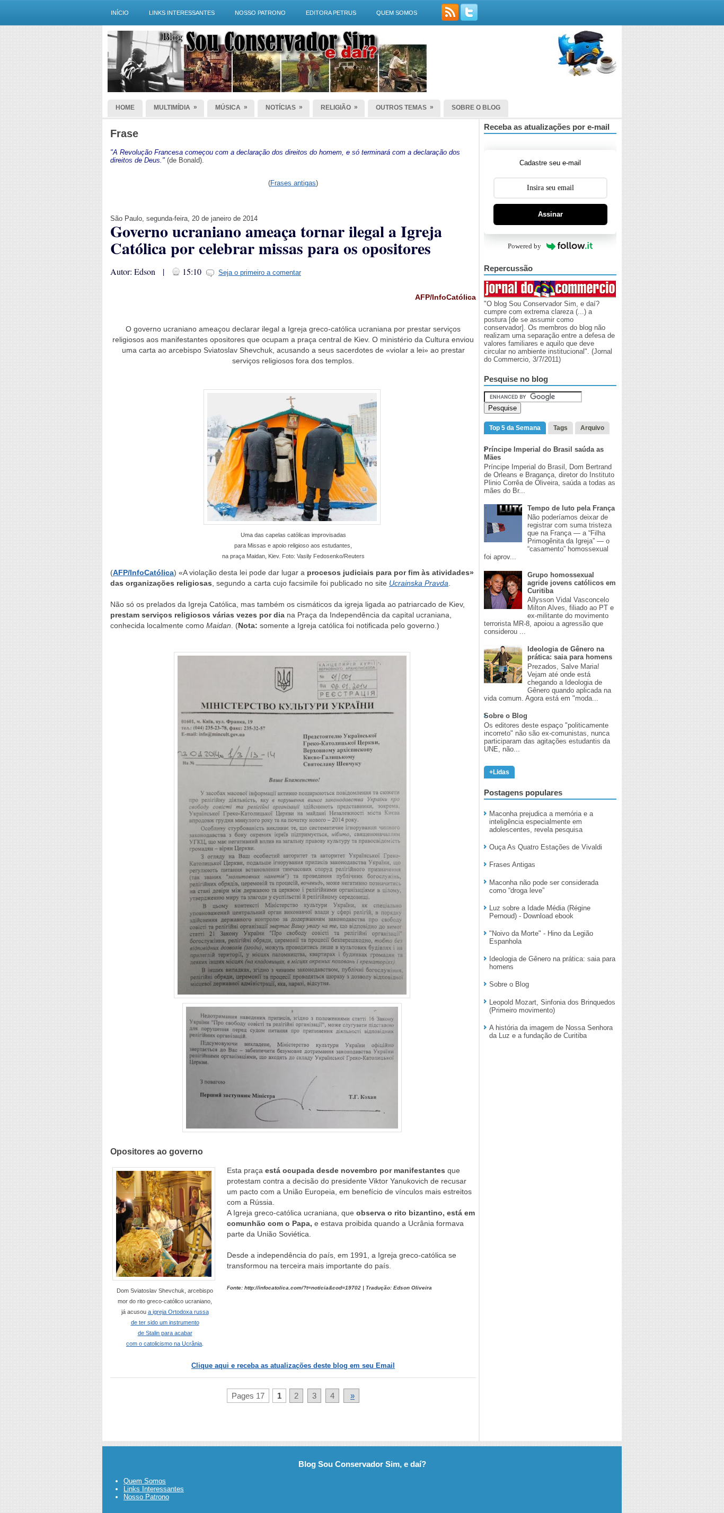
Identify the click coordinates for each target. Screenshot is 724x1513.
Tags (560, 428)
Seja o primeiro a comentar (259, 272)
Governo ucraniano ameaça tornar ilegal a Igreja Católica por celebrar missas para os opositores (276, 239)
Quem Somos (144, 1481)
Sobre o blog (476, 107)
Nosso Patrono (260, 13)
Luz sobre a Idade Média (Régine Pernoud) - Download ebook (539, 912)
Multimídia (175, 107)
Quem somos (396, 13)
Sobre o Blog (509, 984)
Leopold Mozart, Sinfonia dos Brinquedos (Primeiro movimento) (552, 1006)
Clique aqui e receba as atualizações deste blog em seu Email (293, 1365)
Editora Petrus (331, 13)
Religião (339, 107)
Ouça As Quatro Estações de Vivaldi (545, 847)
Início (120, 13)
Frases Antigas (512, 865)
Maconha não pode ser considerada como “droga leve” (543, 886)
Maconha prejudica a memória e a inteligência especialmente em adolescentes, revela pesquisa (541, 822)
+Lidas (499, 772)
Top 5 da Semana (515, 428)
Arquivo (592, 428)
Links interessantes (182, 13)
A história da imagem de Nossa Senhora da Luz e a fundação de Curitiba (551, 1032)
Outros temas (405, 107)
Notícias (284, 107)
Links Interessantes (153, 1489)
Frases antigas (293, 183)
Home (125, 107)
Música (231, 107)
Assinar (550, 214)
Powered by (524, 246)
